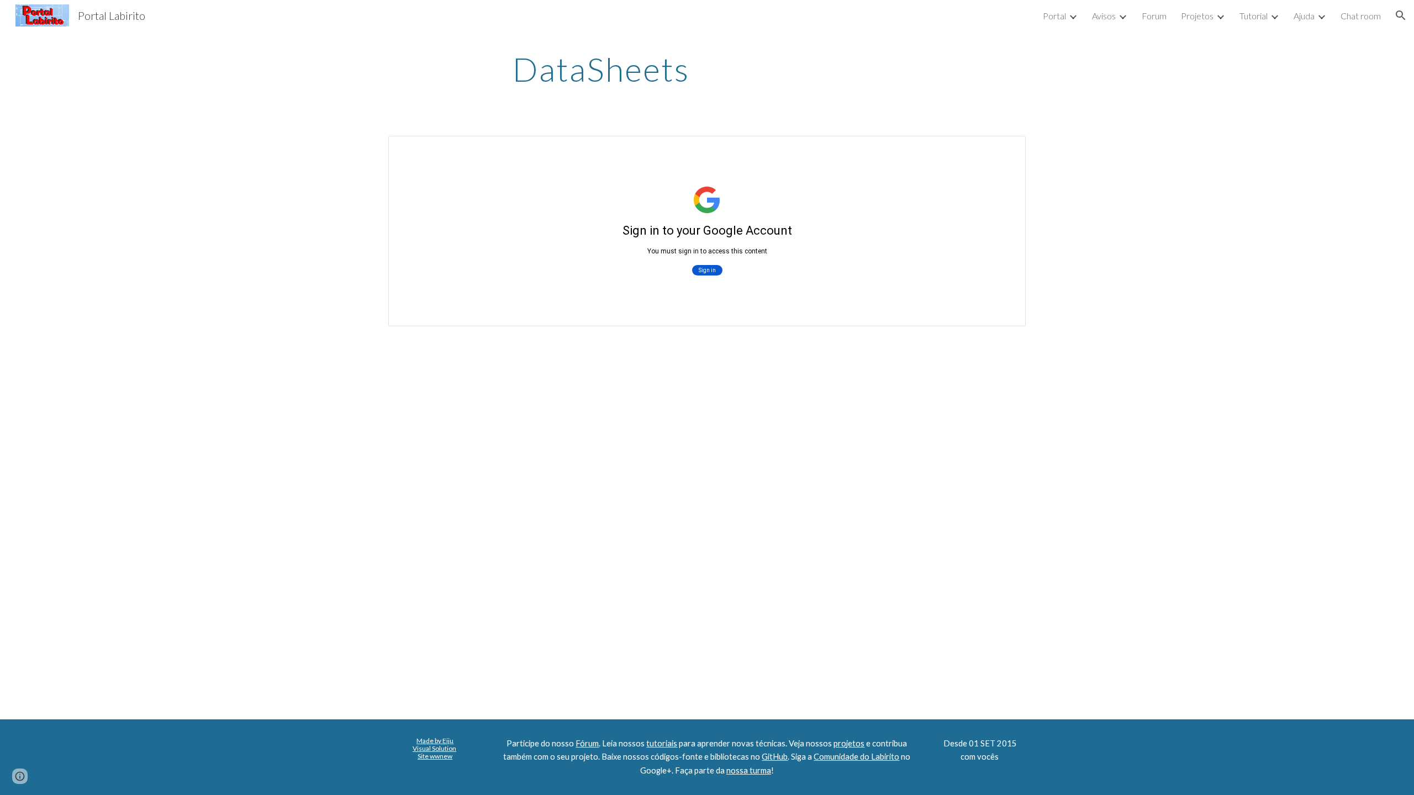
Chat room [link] (1361, 15)
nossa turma (748, 770)
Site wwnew (435, 756)
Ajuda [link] (1304, 15)
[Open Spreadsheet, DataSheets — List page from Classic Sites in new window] (1004, 150)
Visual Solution (434, 748)
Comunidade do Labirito (856, 756)
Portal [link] (1054, 15)
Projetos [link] (1197, 15)
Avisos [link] (1104, 15)
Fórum (587, 743)
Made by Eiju (434, 740)
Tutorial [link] (1253, 15)
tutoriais (661, 743)
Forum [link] (1154, 15)
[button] (1400, 15)
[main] (601, 69)
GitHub (775, 756)
